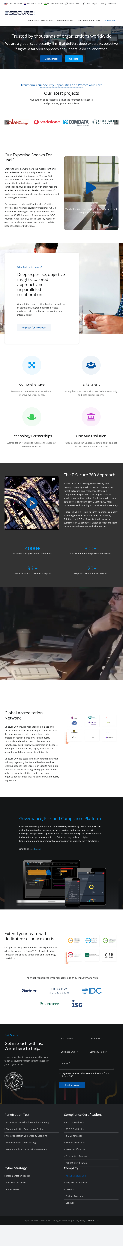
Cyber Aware (12, 1189)
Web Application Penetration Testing (25, 1129)
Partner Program (74, 1196)
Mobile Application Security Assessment (27, 1149)
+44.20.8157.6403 (34, 3)
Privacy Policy (78, 1220)
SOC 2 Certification (75, 1129)
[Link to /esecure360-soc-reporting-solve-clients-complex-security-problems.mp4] (32, 503)
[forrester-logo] (49, 1002)
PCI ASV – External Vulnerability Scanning (27, 1122)
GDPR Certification (75, 1149)
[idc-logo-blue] (92, 988)
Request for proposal (76, 1182)
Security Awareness (16, 1182)
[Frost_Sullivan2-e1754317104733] (59, 988)
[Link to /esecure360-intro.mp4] (91, 188)
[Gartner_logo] (29, 989)
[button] (6, 122)
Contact (70, 1202)
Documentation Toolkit (18, 1175)
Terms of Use (93, 1220)
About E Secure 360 (76, 1175)
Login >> (38, 849)
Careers (70, 1189)
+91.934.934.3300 (55, 3)
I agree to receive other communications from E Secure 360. (86, 1075)
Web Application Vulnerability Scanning (26, 1135)
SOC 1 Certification (75, 1122)
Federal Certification (76, 1156)
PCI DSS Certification (76, 1162)
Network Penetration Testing (21, 1142)
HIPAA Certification (75, 1142)
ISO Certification (74, 1135)
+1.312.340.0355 (14, 3)
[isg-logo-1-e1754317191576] (78, 1000)
